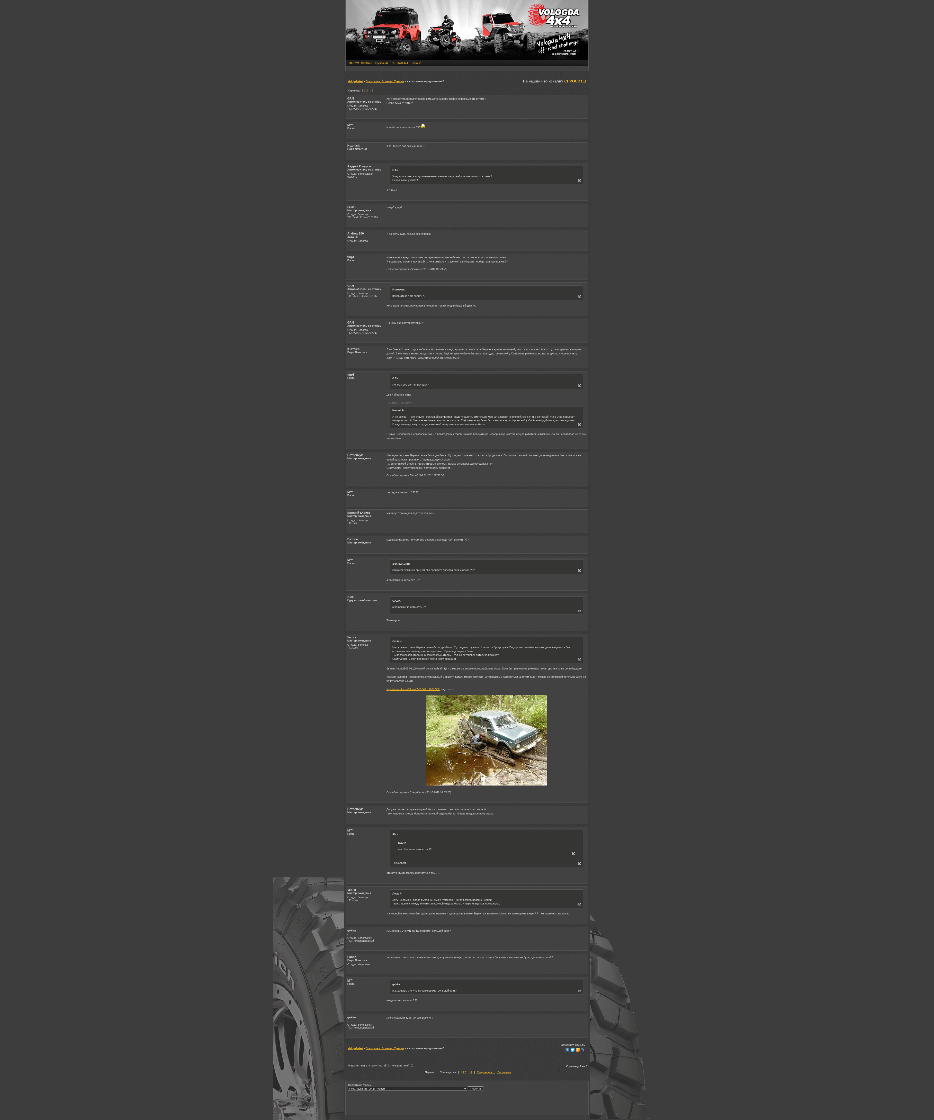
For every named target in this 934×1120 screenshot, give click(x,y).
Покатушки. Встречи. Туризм (385, 81)
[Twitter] (572, 1050)
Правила (416, 63)
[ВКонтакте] (567, 1050)
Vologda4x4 (355, 81)
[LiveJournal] (582, 1050)
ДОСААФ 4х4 (400, 63)
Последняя (504, 1072)
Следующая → (486, 1072)
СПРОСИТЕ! (575, 81)
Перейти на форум (359, 1085)
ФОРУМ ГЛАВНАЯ (360, 63)
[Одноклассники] (577, 1050)
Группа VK (381, 63)
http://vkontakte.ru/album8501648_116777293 (413, 689)
